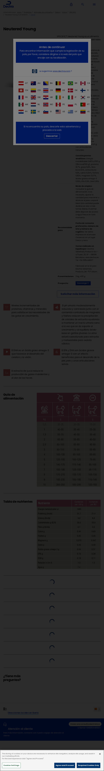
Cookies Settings (11, 765)
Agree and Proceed (65, 765)
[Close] (100, 754)
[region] (52, 760)
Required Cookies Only (88, 765)
